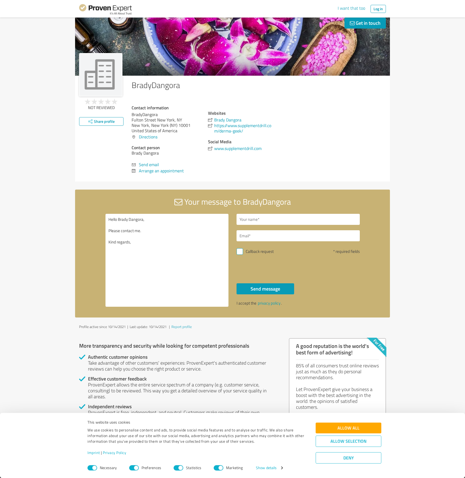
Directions (148, 137)
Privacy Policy (114, 452)
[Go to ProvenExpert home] (105, 10)
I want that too (351, 8)
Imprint (93, 452)
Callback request (260, 251)
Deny (348, 458)
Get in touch (368, 22)
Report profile (181, 326)
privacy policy (269, 303)
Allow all (348, 428)
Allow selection (348, 441)
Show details (266, 467)
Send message (265, 288)
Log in (378, 8)
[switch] (134, 467)
